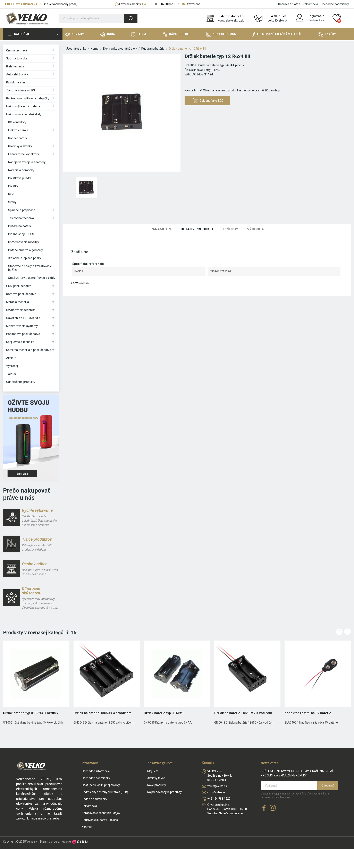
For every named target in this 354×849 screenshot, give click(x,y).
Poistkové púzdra (20, 178)
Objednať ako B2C (212, 100)
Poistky (13, 186)
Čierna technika (16, 50)
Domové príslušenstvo (21, 294)
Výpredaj (12, 366)
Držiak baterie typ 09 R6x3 (164, 713)
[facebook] (264, 808)
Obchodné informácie (96, 771)
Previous (339, 631)
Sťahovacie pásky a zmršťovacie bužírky (30, 268)
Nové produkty (156, 785)
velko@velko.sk (277, 20)
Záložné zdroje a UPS (20, 90)
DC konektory (17, 122)
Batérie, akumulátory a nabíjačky (27, 98)
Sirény (12, 202)
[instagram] (272, 808)
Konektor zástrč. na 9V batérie (308, 713)
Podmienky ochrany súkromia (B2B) (105, 792)
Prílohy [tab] (230, 229)
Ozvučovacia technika (20, 310)
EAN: (188, 74)
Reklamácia (310, 4)
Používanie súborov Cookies (100, 820)
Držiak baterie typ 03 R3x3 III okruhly (30, 713)
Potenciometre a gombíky (25, 250)
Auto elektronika (17, 74)
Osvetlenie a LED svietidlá (23, 318)
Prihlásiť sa (317, 20)
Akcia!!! (11, 358)
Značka (76, 252)
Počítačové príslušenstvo (23, 334)
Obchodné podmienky (335, 4)
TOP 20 (11, 374)
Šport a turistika (16, 58)
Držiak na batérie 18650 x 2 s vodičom (243, 713)
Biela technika (15, 66)
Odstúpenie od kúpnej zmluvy (101, 785)
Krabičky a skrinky (20, 146)
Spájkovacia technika (20, 342)
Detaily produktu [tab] (197, 229)
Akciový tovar (156, 778)
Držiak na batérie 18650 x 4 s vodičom (102, 713)
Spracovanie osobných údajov (101, 813)
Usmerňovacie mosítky (23, 242)
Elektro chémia (18, 130)
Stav (74, 283)
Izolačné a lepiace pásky (24, 258)
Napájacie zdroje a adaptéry (26, 162)
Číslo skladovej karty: (198, 70)
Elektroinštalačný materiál (23, 106)
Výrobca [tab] (255, 229)
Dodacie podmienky (94, 799)
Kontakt (87, 827)
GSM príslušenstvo (18, 286)
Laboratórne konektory (23, 154)
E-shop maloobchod (231, 16)
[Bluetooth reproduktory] (31, 437)
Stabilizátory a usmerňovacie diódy (31, 278)
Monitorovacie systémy (22, 326)
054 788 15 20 (277, 16)
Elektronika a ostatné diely (23, 114)
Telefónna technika (21, 218)
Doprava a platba (289, 4)
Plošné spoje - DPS (21, 234)
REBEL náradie (15, 82)
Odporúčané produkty (20, 382)
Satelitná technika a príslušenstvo (28, 350)
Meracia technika (17, 302)
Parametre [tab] (161, 229)
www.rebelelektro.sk (231, 20)
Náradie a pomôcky (21, 170)
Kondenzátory (17, 138)
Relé (11, 194)
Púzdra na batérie (20, 226)
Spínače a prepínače (21, 210)
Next (347, 631)
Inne (85, 252)
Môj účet (152, 771)
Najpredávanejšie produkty (164, 792)
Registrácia (315, 16)
